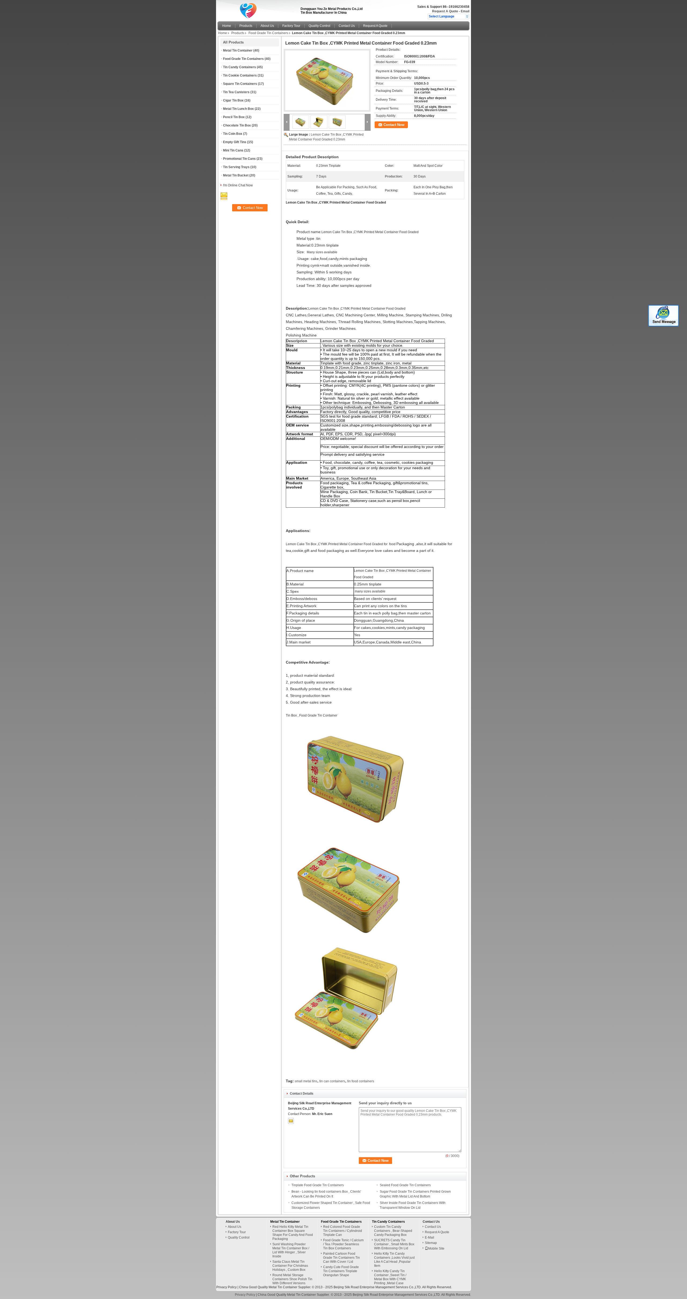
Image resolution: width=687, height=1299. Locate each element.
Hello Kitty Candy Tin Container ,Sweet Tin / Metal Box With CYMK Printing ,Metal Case (390, 1277)
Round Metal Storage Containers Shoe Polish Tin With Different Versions (292, 1279)
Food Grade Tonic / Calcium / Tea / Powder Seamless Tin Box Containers (343, 1244)
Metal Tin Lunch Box (238, 109)
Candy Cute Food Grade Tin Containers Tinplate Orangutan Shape (341, 1271)
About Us (267, 26)
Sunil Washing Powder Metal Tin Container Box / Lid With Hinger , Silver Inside (290, 1250)
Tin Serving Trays (236, 167)
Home (226, 26)
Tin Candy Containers (239, 67)
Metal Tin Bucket (236, 175)
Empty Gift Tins (234, 142)
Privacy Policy (226, 1287)
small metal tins (306, 1081)
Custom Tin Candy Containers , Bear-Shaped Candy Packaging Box (393, 1231)
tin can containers (332, 1081)
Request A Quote (445, 11)
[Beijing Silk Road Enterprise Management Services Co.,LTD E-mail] (291, 1121)
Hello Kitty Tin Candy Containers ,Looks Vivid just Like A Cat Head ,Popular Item (394, 1260)
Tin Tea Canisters (236, 92)
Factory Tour (291, 26)
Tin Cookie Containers (240, 75)
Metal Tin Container (238, 50)
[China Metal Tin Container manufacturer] (257, 9)
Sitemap (431, 1243)
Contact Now (393, 125)
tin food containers (360, 1081)
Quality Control (319, 26)
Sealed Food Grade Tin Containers (405, 1185)
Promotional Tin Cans (239, 159)
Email (465, 11)
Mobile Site (436, 1248)
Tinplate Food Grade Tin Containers (317, 1185)
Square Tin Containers (240, 84)
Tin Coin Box (232, 134)
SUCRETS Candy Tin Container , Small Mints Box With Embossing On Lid (394, 1244)
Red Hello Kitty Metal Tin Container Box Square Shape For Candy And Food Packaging (292, 1233)
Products (245, 26)
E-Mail (429, 1237)
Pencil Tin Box (234, 117)
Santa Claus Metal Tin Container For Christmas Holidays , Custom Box (290, 1266)
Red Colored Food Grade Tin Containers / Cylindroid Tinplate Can (342, 1231)
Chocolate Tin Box (237, 125)
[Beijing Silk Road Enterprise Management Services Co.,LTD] (467, 16)
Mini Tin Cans (233, 150)
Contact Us (347, 26)
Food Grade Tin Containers (268, 33)
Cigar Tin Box (233, 100)
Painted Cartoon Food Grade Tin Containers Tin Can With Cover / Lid (341, 1258)
